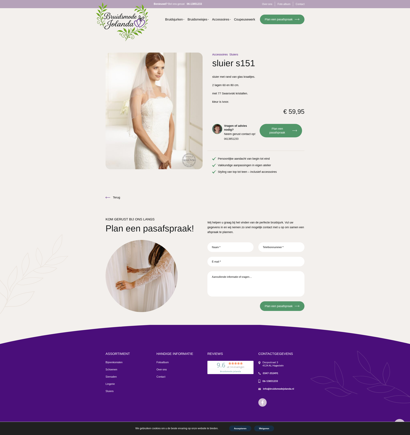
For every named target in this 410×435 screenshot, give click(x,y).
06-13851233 (270, 381)
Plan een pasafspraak (279, 19)
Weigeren (264, 428)
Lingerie (110, 384)
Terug (116, 197)
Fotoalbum (162, 362)
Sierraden (111, 376)
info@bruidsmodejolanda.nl (278, 389)
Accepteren (240, 428)
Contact (160, 376)
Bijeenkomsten (114, 362)
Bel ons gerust (178, 4)
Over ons (161, 369)
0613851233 (231, 139)
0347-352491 (270, 373)
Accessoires (220, 54)
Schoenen (111, 369)
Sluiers (233, 54)
